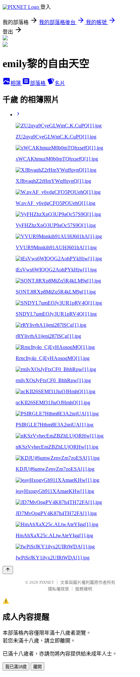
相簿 (16, 83)
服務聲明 (83, 588)
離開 (37, 666)
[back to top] (8, 570)
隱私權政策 (58, 588)
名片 (60, 83)
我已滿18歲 (16, 666)
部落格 (38, 83)
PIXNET (46, 582)
